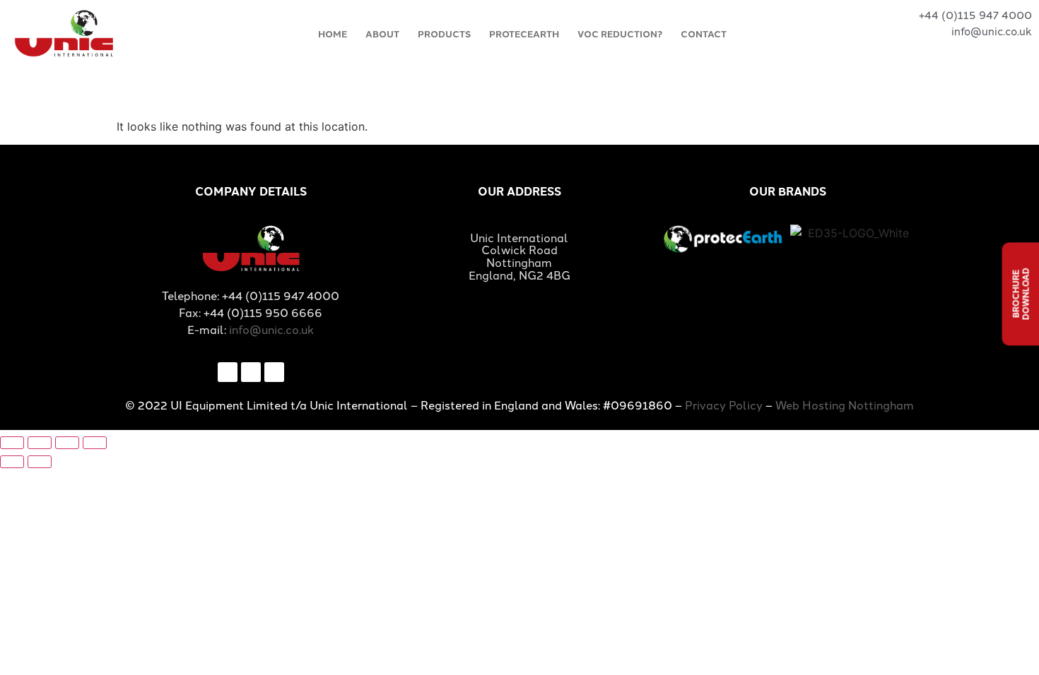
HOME (332, 33)
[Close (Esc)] (95, 442)
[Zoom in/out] (12, 442)
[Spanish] (1022, 49)
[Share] (67, 442)
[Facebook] (227, 372)
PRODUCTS (444, 33)
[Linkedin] (274, 372)
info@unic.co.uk (271, 329)
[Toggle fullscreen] (40, 442)
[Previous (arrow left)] (12, 461)
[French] (978, 49)
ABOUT (382, 33)
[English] (956, 49)
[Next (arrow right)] (40, 461)
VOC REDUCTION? (619, 33)
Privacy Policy (724, 404)
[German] (1000, 49)
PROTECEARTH (524, 33)
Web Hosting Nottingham (844, 404)
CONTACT (704, 33)
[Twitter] (251, 372)
